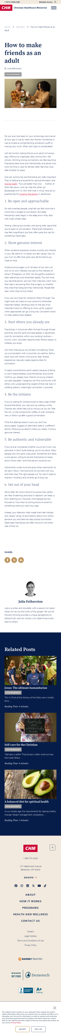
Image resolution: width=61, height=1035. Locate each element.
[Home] (23, 8)
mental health (11, 183)
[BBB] (31, 990)
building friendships (29, 194)
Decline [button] (38, 1029)
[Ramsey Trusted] (31, 959)
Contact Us (30, 920)
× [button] (54, 1007)
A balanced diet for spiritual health (27, 801)
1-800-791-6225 (30, 858)
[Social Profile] (16, 886)
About (30, 894)
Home (7, 26)
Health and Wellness (30, 914)
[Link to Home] (30, 848)
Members (20, 26)
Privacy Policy (16, 1023)
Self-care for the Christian (21, 744)
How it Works (31, 901)
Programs (30, 907)
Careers (30, 931)
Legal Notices (30, 936)
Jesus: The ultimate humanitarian (26, 687)
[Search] (55, 2)
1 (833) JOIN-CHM (12, 2)
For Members (13, 74)
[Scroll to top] (52, 847)
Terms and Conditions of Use (30, 940)
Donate (29, 877)
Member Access (46, 2)
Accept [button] (22, 1029)
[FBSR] (30, 975)
